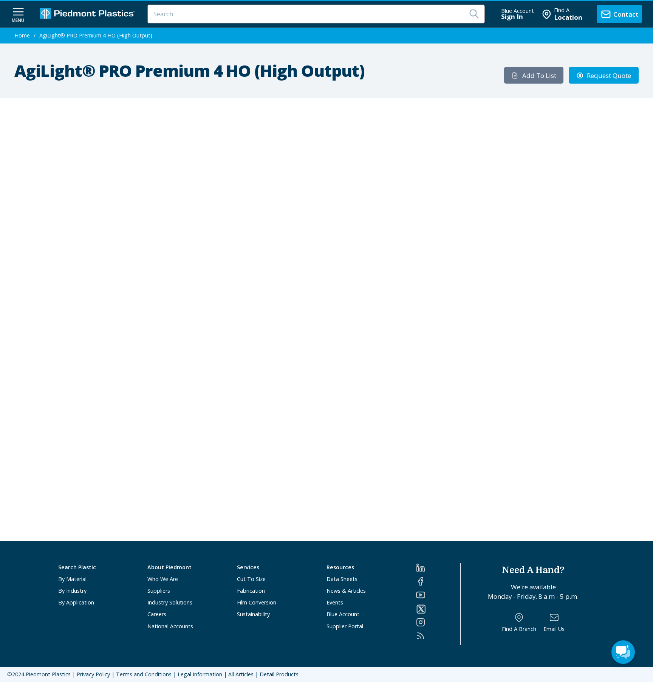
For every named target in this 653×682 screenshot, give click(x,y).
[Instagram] (438, 622)
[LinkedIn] (438, 567)
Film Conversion (256, 602)
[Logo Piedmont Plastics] (88, 14)
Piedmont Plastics (48, 674)
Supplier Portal (344, 626)
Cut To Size (251, 579)
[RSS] (438, 635)
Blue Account (342, 614)
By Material (72, 579)
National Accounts (170, 626)
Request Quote (609, 75)
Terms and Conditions (144, 674)
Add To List (539, 75)
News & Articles (346, 590)
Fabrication (251, 590)
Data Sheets (341, 579)
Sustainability (253, 614)
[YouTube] (438, 595)
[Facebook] (438, 581)
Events (334, 602)
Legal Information (200, 674)
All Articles (241, 674)
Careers (156, 614)
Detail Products (279, 674)
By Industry (72, 590)
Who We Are (162, 579)
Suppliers (158, 590)
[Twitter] (438, 609)
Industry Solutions (169, 602)
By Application (76, 602)
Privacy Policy (93, 674)
